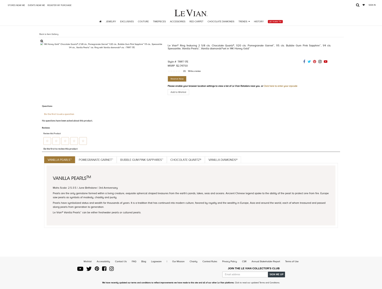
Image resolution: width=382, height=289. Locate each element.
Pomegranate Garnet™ (96, 159)
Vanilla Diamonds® (223, 159)
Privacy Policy (229, 261)
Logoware (156, 261)
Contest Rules (209, 261)
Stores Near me (16, 5)
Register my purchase (59, 5)
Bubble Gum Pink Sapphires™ (141, 159)
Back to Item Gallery (48, 34)
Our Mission (178, 261)
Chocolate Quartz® (185, 159)
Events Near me (36, 5)
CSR (244, 261)
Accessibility (103, 261)
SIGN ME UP (276, 274)
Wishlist (88, 261)
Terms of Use (292, 261)
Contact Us (121, 261)
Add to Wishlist (178, 92)
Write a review (194, 71)
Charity (193, 261)
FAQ (134, 261)
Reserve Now (177, 79)
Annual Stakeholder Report (266, 261)
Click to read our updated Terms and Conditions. (257, 283)
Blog (143, 261)
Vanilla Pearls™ (60, 159)
